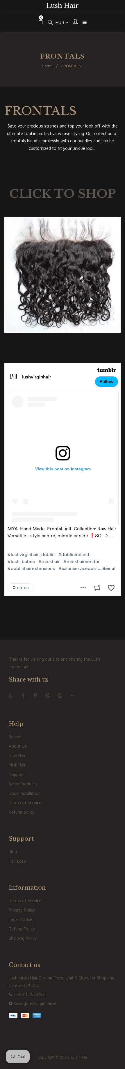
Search (15, 736)
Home (47, 65)
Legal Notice (20, 919)
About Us (18, 746)
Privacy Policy (22, 910)
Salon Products (23, 783)
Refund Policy (22, 928)
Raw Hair (17, 755)
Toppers (16, 774)
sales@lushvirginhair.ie (35, 1003)
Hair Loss (17, 861)
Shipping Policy (23, 938)
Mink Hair (17, 764)
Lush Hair (62, 6)
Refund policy (22, 812)
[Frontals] (62, 331)
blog (13, 851)
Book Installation (25, 793)
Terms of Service (25, 802)
